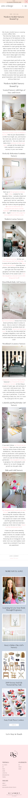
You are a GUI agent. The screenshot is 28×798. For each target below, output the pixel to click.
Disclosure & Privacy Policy (9, 787)
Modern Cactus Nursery (14, 219)
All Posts (4, 764)
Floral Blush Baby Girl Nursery (14, 282)
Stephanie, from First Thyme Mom (14, 380)
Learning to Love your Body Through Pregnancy (14, 609)
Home (11, 14)
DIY (3, 766)
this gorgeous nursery (17, 192)
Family (20, 766)
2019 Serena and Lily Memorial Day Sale (14, 684)
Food (3, 768)
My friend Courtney (10, 259)
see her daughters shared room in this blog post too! (14, 276)
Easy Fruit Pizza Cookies (14, 720)
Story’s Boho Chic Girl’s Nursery (14, 646)
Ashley (10, 194)
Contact (4, 785)
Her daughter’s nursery (18, 460)
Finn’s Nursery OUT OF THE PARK (13, 261)
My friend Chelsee (8, 320)
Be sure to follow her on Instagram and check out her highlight (13, 208)
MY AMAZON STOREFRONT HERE (14, 2)
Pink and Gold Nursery (14, 470)
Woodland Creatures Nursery (14, 344)
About (3, 783)
